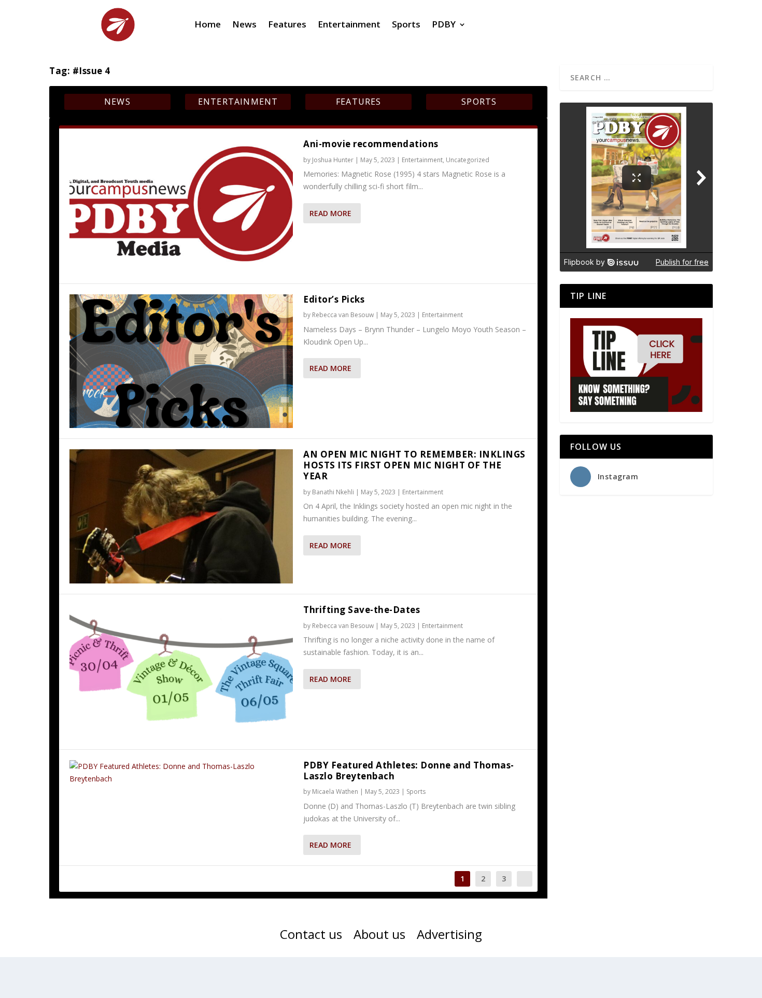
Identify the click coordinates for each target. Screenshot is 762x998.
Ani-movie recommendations (371, 144)
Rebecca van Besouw (343, 314)
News (244, 24)
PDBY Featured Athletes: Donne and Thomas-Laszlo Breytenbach (408, 770)
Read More (330, 213)
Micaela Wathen (335, 791)
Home (207, 24)
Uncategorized (467, 159)
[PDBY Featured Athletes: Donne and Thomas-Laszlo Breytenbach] (181, 772)
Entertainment (349, 24)
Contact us (311, 936)
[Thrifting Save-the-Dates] (181, 672)
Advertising (449, 936)
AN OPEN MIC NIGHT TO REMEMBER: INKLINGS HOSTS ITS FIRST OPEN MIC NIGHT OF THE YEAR (414, 465)
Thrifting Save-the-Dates (361, 610)
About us (379, 936)
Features (287, 24)
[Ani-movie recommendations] (181, 206)
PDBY (444, 24)
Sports (406, 24)
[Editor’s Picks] (181, 361)
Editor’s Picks (333, 299)
